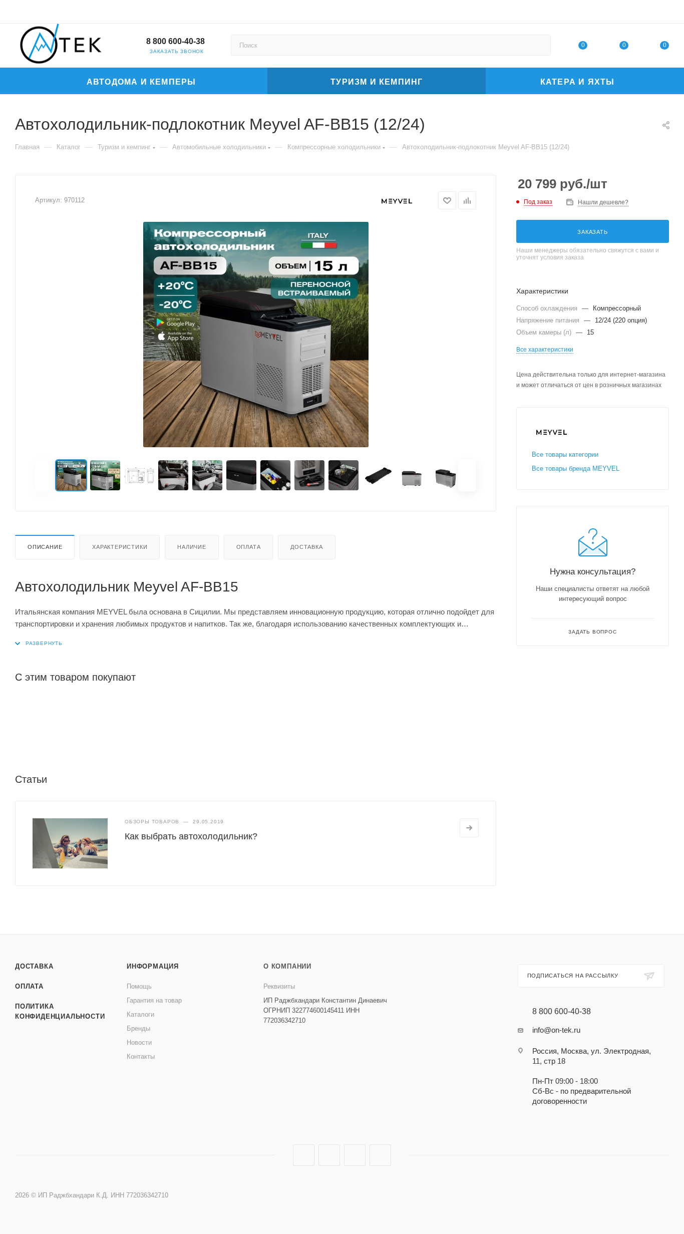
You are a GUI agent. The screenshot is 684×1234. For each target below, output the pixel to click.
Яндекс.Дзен (380, 1155)
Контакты (141, 1056)
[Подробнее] (469, 827)
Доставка (306, 547)
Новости (139, 1042)
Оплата (248, 547)
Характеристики (119, 547)
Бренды (138, 1028)
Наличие (191, 547)
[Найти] (538, 45)
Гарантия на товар (154, 1000)
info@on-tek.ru (556, 1030)
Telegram (329, 1155)
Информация (153, 966)
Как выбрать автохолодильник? (191, 836)
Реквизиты (279, 986)
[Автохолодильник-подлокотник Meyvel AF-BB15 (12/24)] (256, 334)
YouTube (355, 1155)
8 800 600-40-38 (175, 41)
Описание (45, 547)
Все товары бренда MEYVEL (575, 468)
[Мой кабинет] (664, 13)
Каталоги (140, 1014)
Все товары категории (565, 454)
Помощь (139, 986)
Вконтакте (303, 1155)
